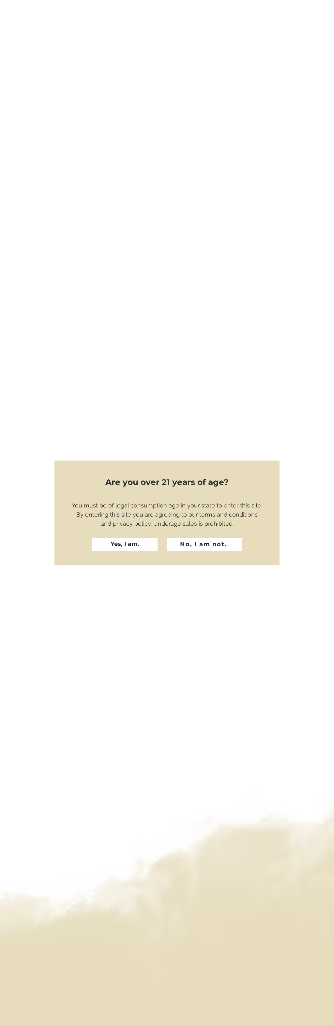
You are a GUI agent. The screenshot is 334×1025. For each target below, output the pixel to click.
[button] (125, 544)
